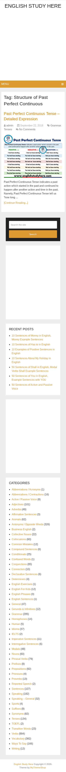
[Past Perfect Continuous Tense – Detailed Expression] (33, 156)
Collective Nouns (21, 534)
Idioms (15, 629)
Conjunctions (19, 564)
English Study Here (33, 6)
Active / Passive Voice (24, 499)
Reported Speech (22, 683)
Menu (5, 84)
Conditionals (19, 554)
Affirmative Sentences (24, 514)
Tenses (8, 129)
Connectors (18, 569)
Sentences (18, 688)
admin (9, 125)
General (16, 604)
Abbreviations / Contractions (28, 494)
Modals (16, 649)
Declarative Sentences (24, 574)
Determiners (19, 579)
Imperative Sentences (24, 639)
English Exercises (22, 584)
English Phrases (21, 594)
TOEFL (16, 723)
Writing (16, 748)
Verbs (15, 733)
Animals (16, 519)
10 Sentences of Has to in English (31, 344)
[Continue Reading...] (16, 202)
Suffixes (16, 708)
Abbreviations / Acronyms (26, 489)
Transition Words (21, 728)
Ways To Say (19, 743)
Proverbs (17, 678)
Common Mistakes (22, 544)
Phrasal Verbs (20, 659)
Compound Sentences (24, 549)
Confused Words (21, 559)
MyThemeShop (38, 767)
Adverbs (16, 509)
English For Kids (21, 589)
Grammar (55, 125)
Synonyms (18, 713)
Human (16, 624)
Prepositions (19, 669)
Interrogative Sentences (25, 644)
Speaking (17, 693)
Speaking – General (23, 698)
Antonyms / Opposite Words (27, 524)
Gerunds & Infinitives (23, 609)
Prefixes (16, 664)
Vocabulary (18, 738)
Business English (22, 529)
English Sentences (22, 599)
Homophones (19, 619)
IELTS (15, 634)
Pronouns (17, 673)
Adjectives (18, 504)
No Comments (27, 129)
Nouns (15, 654)
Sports (15, 703)
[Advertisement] (33, 46)
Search (33, 234)
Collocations (19, 539)
